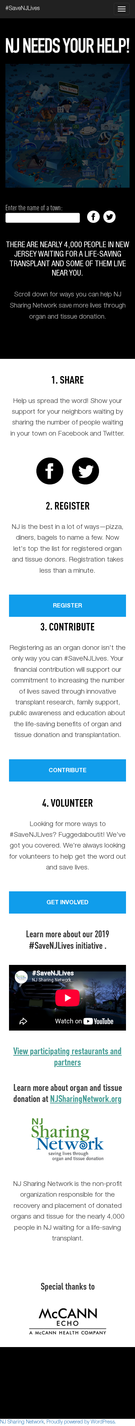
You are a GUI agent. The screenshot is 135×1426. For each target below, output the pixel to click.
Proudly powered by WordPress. (81, 1422)
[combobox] (42, 218)
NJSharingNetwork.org (86, 1098)
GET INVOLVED (67, 903)
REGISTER (67, 606)
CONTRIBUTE (67, 771)
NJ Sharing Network (22, 1422)
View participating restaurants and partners (67, 1056)
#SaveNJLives (22, 9)
